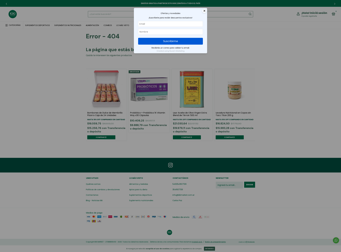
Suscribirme (170, 41)
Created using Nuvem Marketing (170, 51)
